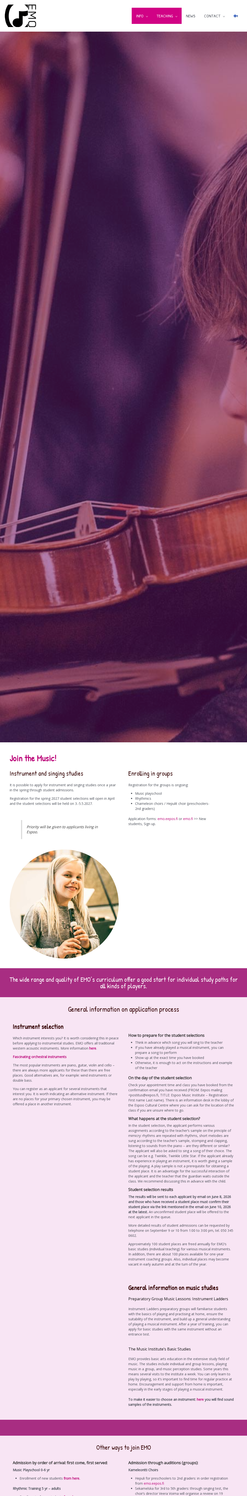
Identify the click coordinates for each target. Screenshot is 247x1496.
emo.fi (188, 818)
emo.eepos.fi (168, 818)
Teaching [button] (165, 16)
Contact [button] (212, 16)
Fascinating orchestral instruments (40, 1056)
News (190, 16)
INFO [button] (140, 16)
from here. (72, 1478)
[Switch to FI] (235, 16)
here (92, 1048)
